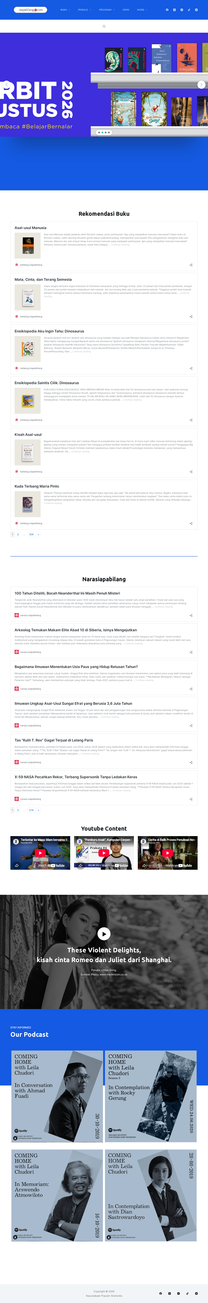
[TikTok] (189, 10)
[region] (104, 85)
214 (31, 810)
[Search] (104, 26)
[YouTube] (196, 10)
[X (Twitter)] (174, 10)
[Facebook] (167, 10)
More (140, 9)
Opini (126, 9)
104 (31, 534)
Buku (64, 9)
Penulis (83, 9)
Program (105, 9)
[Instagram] (182, 10)
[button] (6, 85)
